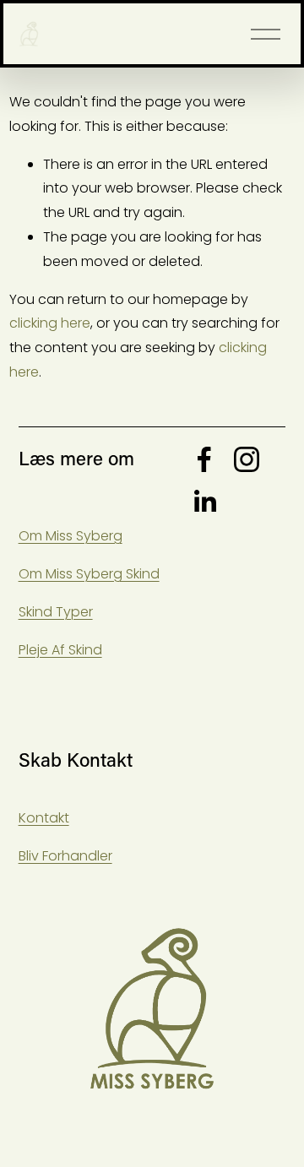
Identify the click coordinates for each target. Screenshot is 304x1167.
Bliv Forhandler (65, 856)
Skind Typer (56, 611)
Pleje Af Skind (60, 649)
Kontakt (44, 818)
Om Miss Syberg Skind (89, 574)
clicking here (49, 323)
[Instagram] (246, 459)
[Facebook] (204, 459)
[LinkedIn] (204, 501)
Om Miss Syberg (70, 536)
